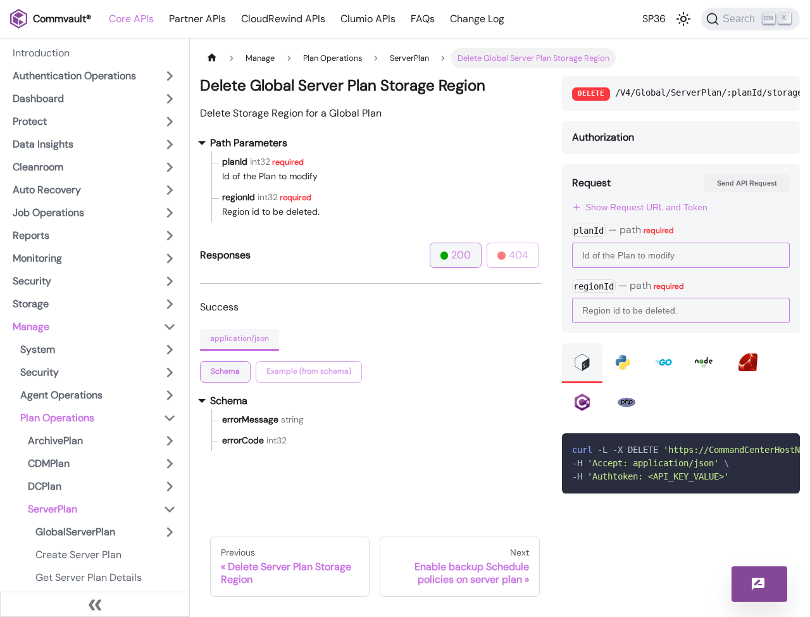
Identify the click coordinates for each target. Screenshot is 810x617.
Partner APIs (197, 18)
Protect (30, 121)
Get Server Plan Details (88, 577)
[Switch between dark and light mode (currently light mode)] (683, 19)
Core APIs (131, 18)
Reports (31, 235)
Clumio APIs (368, 18)
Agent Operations (61, 395)
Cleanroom (38, 167)
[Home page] (212, 58)
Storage (31, 303)
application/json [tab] (239, 338)
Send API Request (747, 183)
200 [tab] (461, 255)
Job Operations (48, 212)
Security (32, 281)
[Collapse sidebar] (95, 604)
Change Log (477, 18)
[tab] (225, 372)
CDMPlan (49, 463)
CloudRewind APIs (283, 18)
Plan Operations (57, 417)
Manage (31, 326)
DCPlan (44, 486)
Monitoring (37, 258)
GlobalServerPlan (75, 531)
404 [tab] (518, 255)
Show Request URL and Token (646, 207)
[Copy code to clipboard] (784, 449)
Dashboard (38, 98)
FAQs (423, 18)
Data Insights (43, 144)
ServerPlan (52, 509)
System (37, 349)
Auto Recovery (47, 189)
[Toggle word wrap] (761, 449)
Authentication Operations (74, 75)
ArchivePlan (55, 440)
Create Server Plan (78, 554)
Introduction (41, 53)
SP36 (654, 18)
